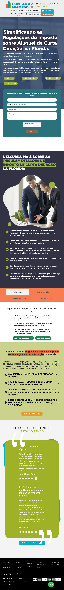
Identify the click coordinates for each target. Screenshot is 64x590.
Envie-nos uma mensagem (6, 565)
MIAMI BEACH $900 (30, 78)
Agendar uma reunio (18, 565)
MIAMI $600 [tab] (18, 292)
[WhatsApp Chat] (51, 584)
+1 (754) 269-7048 (18, 10)
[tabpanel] (32, 318)
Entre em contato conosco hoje (32, 543)
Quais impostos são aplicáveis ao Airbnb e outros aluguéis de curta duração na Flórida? (32, 392)
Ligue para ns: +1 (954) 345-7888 (41, 565)
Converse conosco (29, 565)
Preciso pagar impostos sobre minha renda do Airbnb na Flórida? (30, 383)
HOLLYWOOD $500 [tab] (19, 298)
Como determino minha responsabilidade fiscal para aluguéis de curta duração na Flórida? (32, 402)
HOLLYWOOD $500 (53, 78)
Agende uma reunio (33, 14)
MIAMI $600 (9, 78)
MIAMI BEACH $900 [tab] (43, 292)
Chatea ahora (48, 14)
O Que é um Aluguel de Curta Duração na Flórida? (32, 375)
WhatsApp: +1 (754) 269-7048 (56, 565)
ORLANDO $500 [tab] (46, 298)
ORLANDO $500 (10, 83)
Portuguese (47, 11)
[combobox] (10, 104)
